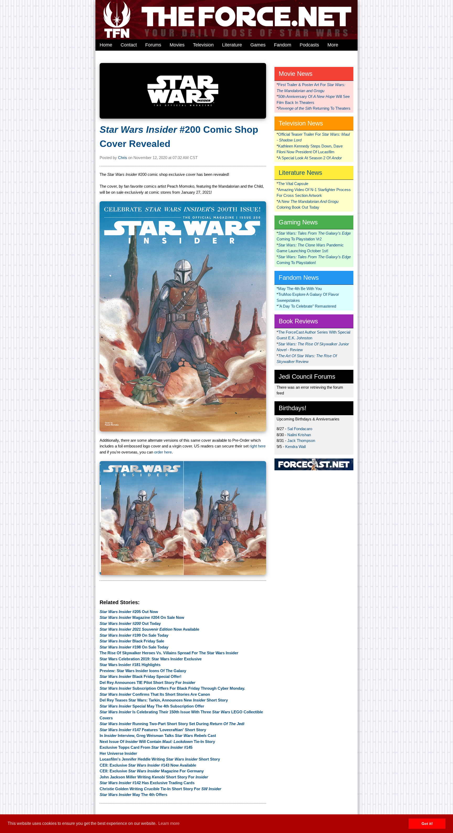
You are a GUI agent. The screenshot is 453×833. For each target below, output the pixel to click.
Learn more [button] (169, 823)
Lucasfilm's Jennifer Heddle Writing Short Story (160, 759)
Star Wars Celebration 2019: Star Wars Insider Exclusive (151, 659)
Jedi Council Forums (307, 376)
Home (106, 45)
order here (163, 452)
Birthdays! (292, 408)
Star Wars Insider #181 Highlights (130, 664)
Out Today (130, 623)
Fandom (282, 45)
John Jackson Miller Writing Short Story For (154, 777)
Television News (301, 123)
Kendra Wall (295, 446)
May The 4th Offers (133, 794)
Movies (177, 45)
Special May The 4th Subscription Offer (152, 706)
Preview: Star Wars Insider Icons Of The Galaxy (143, 670)
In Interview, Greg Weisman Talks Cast (158, 735)
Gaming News (298, 222)
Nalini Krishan (299, 435)
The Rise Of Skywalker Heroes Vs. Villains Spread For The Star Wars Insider (169, 653)
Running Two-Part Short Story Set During (172, 723)
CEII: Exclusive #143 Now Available (148, 765)
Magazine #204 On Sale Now (142, 617)
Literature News (300, 172)
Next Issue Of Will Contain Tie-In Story (157, 741)
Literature (232, 45)
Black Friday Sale (132, 641)
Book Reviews (298, 321)
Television (203, 45)
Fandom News (299, 277)
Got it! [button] (427, 823)
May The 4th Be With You (300, 288)
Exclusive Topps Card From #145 (146, 747)
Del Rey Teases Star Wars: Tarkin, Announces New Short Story (164, 700)
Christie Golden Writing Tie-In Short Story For (160, 789)
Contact (129, 45)
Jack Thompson (301, 440)
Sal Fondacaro (299, 428)
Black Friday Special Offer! (140, 676)
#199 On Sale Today (134, 635)
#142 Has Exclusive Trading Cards (147, 783)
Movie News (295, 73)
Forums (153, 45)
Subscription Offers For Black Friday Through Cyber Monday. (172, 688)
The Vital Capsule (293, 183)
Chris (122, 157)
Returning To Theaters (314, 108)
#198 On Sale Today (134, 647)
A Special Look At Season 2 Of (310, 158)
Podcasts (309, 45)
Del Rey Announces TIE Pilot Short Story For (147, 682)
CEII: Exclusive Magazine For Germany (152, 771)
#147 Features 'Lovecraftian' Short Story (153, 729)
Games (258, 45)
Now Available (149, 629)
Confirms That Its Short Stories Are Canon (155, 694)
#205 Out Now (129, 611)
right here (258, 446)
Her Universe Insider (118, 753)
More (332, 45)
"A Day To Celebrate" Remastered (307, 306)
